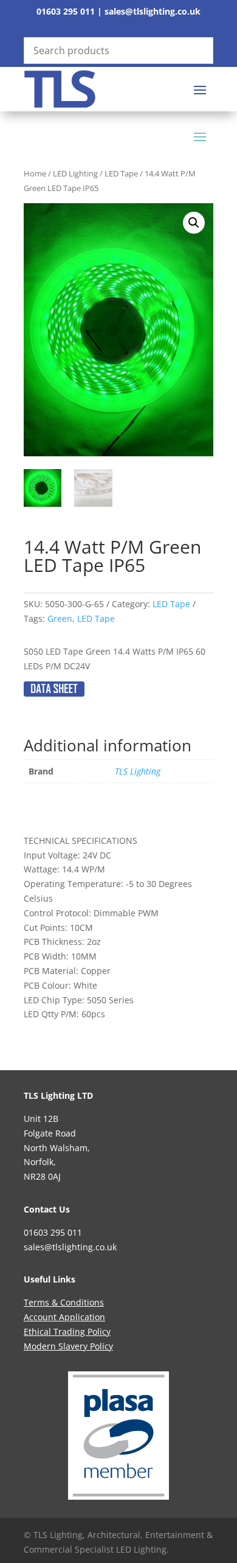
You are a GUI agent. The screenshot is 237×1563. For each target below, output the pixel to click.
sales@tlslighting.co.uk (153, 11)
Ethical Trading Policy (67, 1331)
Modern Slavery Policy (68, 1346)
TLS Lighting (137, 771)
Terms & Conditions (64, 1302)
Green (59, 618)
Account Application (64, 1317)
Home (35, 173)
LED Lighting (75, 173)
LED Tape (121, 173)
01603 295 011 (65, 11)
